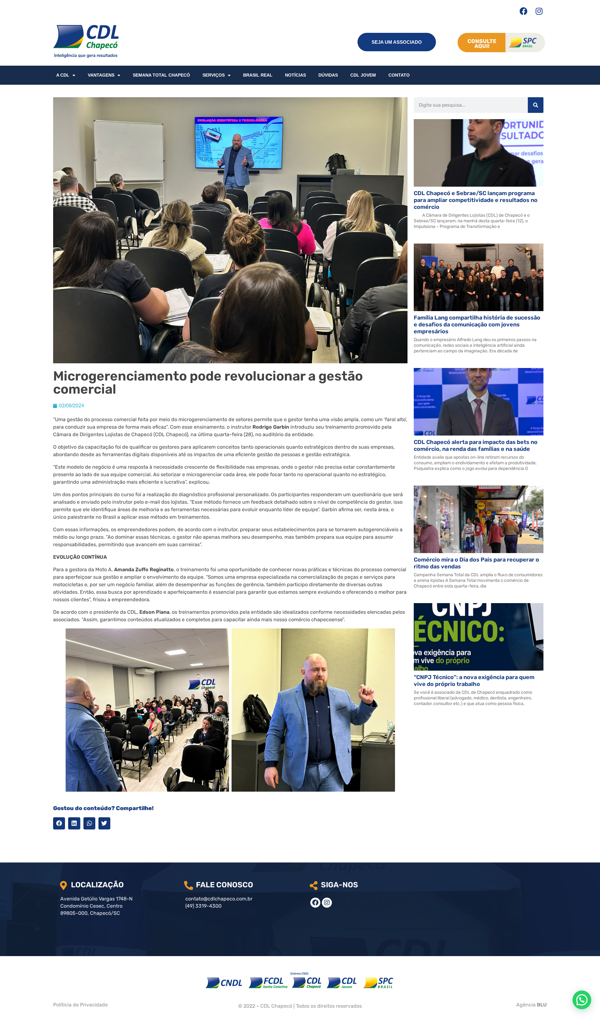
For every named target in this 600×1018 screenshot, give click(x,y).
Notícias (295, 75)
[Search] (535, 105)
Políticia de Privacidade (80, 1005)
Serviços (213, 75)
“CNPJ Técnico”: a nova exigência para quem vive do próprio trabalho (474, 681)
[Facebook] (523, 11)
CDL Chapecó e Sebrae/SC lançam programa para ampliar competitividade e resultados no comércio (476, 200)
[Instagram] (539, 11)
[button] (59, 823)
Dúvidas (328, 75)
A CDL (62, 75)
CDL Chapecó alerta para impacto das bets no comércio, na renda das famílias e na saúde (476, 445)
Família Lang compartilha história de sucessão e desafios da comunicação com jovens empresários (477, 324)
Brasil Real (257, 75)
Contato (399, 75)
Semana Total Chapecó (161, 75)
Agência (531, 1005)
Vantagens (101, 75)
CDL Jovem (363, 75)
